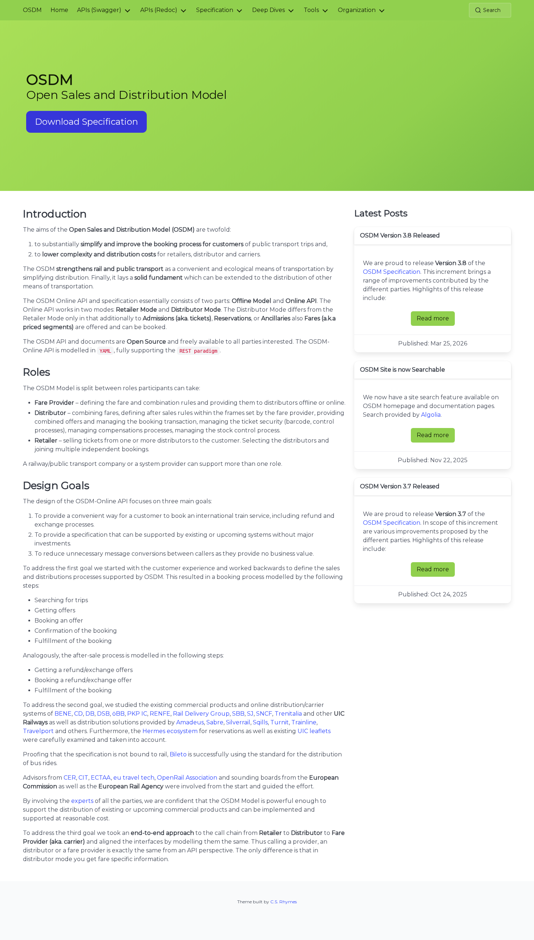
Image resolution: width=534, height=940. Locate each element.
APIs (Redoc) (158, 10)
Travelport (38, 731)
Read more (436, 320)
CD (78, 713)
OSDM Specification (391, 271)
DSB (103, 713)
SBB (238, 713)
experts (82, 800)
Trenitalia (288, 713)
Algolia (431, 414)
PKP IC (137, 713)
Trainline (303, 722)
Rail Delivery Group (201, 713)
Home (59, 10)
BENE (63, 713)
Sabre (214, 722)
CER (70, 777)
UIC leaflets (314, 731)
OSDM (32, 10)
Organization (357, 10)
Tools (311, 10)
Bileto (178, 754)
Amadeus (190, 722)
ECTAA (101, 777)
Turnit (279, 722)
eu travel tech (133, 777)
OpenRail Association (187, 777)
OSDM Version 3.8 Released (400, 235)
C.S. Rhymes (283, 901)
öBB (118, 713)
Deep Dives (268, 10)
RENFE (160, 713)
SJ (250, 713)
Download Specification (86, 121)
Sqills (260, 722)
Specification (214, 10)
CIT (83, 777)
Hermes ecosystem (170, 731)
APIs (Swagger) (99, 10)
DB (89, 713)
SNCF (264, 713)
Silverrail (238, 722)
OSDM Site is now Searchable (402, 369)
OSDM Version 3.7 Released (400, 486)
